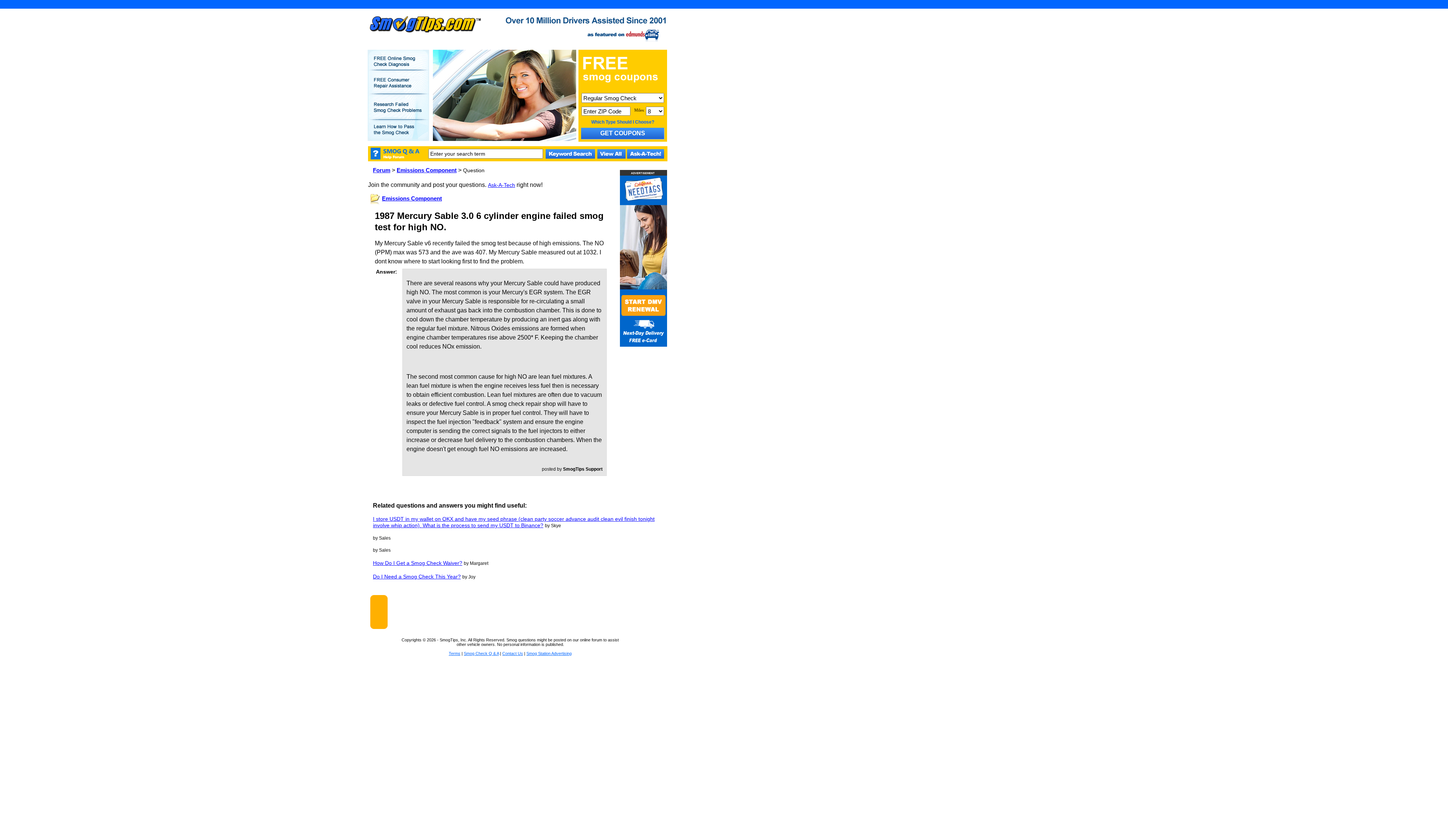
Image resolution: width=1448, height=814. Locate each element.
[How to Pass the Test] (398, 134)
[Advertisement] (527, 612)
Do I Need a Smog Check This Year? (417, 577)
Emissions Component (427, 170)
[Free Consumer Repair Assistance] (398, 87)
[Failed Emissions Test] (398, 112)
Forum (381, 170)
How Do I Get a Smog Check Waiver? (417, 563)
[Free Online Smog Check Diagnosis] (398, 66)
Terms (454, 653)
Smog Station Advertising (549, 653)
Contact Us (512, 653)
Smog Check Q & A (481, 653)
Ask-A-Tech (501, 185)
